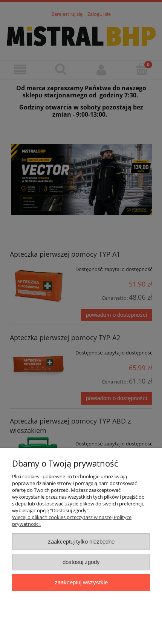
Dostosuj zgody (81, 562)
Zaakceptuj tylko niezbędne (81, 541)
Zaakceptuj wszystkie (81, 582)
